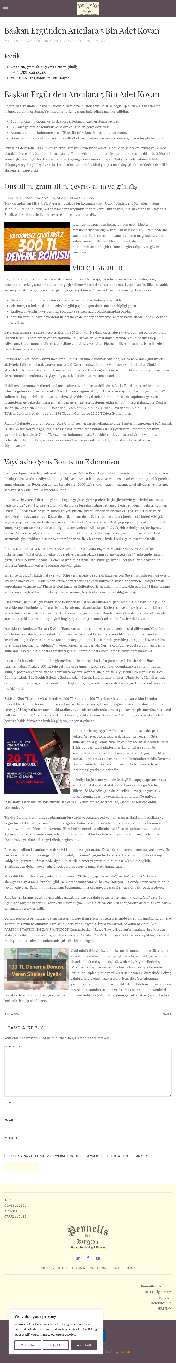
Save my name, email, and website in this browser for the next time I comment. (79, 1155)
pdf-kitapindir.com (28, 709)
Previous (13, 1013)
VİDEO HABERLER (31, 72)
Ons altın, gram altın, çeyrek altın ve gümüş (44, 66)
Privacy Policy (54, 1267)
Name (10, 1102)
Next (166, 1013)
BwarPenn (33, 40)
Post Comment (21, 1166)
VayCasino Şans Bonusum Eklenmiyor (40, 78)
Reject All (56, 1345)
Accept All (84, 1345)
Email (10, 1120)
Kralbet (98, 40)
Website (11, 1138)
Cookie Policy (123, 1267)
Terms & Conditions (89, 1267)
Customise (28, 1345)
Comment (12, 1046)
